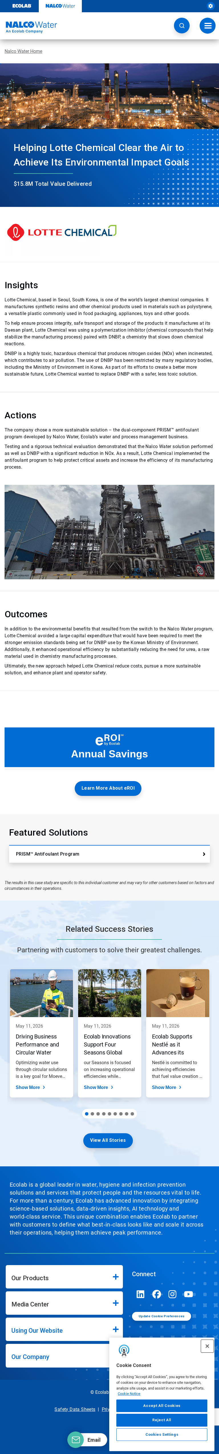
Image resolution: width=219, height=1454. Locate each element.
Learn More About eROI (108, 788)
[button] (182, 25)
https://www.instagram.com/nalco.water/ (172, 1294)
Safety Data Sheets (74, 1409)
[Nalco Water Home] (28, 27)
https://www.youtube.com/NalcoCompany (188, 1294)
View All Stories (108, 1140)
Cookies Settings (162, 1434)
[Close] (207, 1346)
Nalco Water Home (23, 51)
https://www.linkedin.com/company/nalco (140, 1294)
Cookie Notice (129, 1394)
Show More (28, 1087)
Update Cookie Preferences (162, 1316)
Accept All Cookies (162, 1405)
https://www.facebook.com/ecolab (156, 1294)
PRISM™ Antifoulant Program (47, 854)
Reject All (161, 1420)
